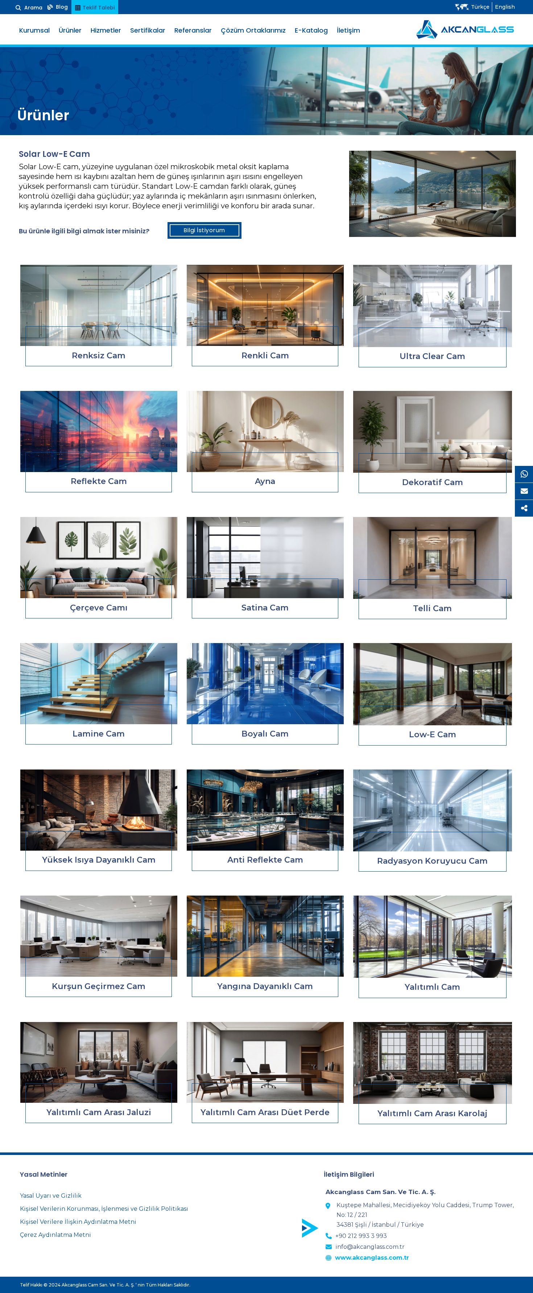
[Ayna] (265, 431)
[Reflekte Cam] (98, 431)
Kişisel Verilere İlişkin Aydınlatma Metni (78, 1221)
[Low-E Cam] (432, 684)
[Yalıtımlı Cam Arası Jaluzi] (98, 1062)
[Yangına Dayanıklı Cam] (265, 936)
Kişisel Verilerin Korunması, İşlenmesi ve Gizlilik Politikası (104, 1208)
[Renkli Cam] (265, 305)
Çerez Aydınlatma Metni (55, 1234)
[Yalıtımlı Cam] (432, 936)
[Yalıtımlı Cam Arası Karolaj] (432, 1063)
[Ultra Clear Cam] (432, 306)
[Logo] (465, 29)
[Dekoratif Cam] (432, 432)
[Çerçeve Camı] (98, 557)
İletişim (348, 30)
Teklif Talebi (98, 7)
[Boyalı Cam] (265, 683)
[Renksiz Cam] (98, 305)
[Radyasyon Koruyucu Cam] (432, 810)
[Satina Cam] (265, 557)
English (505, 7)
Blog (61, 7)
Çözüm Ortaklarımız (253, 30)
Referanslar (193, 30)
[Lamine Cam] (98, 683)
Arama (32, 7)
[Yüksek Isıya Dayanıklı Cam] (98, 810)
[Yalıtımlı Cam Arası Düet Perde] (265, 1062)
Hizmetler (106, 30)
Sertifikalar (147, 30)
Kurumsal (34, 30)
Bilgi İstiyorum (204, 230)
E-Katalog (311, 30)
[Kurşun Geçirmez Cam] (98, 936)
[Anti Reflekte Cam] (265, 810)
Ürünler (70, 30)
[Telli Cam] (432, 558)
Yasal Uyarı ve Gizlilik (51, 1195)
